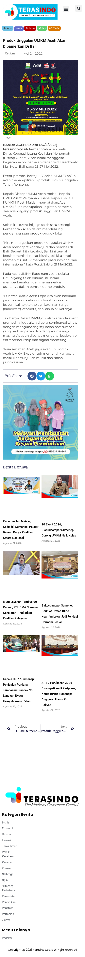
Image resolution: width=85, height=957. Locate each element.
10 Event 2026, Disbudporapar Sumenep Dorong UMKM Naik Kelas (59, 530)
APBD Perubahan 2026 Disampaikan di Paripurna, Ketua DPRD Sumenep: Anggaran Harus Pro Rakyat (59, 694)
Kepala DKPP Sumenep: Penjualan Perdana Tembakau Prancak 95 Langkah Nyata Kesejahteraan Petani (19, 690)
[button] (66, 9)
